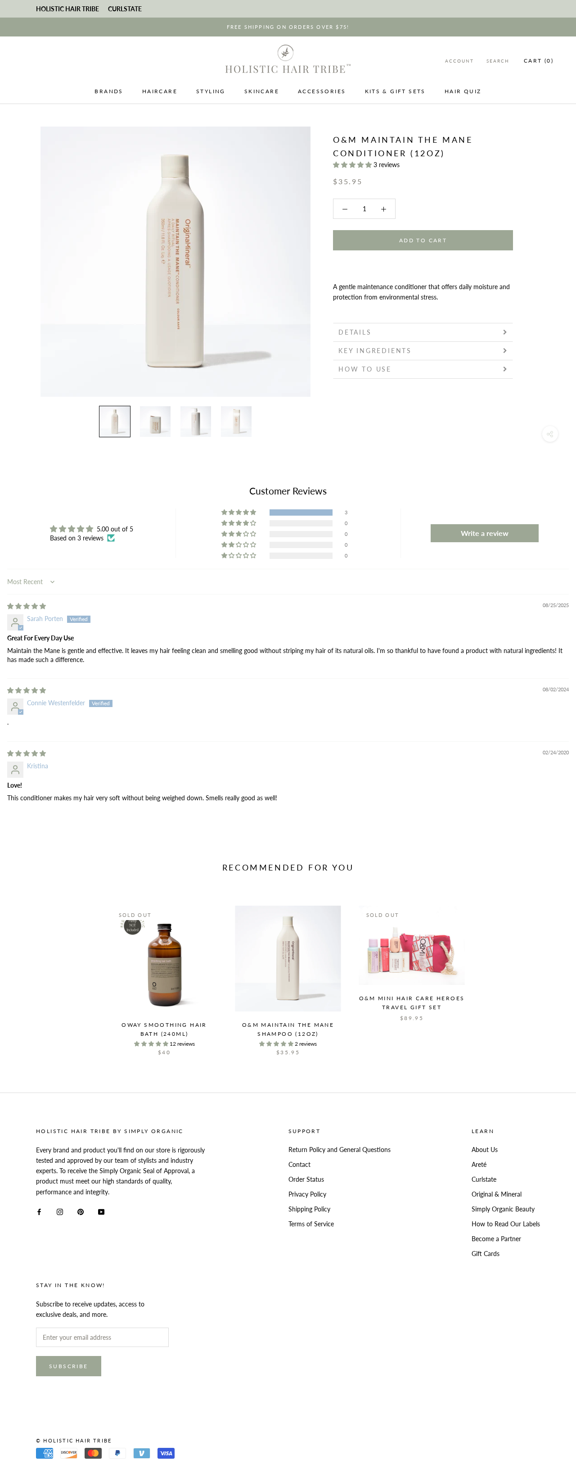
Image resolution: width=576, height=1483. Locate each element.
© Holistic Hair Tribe (74, 1440)
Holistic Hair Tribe (67, 9)
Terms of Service (311, 1224)
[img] (26, 606)
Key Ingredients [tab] (375, 350)
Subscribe (68, 1366)
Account (459, 60)
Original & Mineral (497, 1194)
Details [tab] (355, 332)
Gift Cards (486, 1253)
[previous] (28, 971)
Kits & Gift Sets (395, 91)
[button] (353, 164)
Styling (210, 91)
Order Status (306, 1179)
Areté (479, 1164)
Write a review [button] (484, 533)
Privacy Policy (307, 1194)
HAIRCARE (159, 91)
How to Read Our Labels (506, 1224)
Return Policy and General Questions (339, 1149)
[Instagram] (60, 1211)
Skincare (261, 91)
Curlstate (484, 1179)
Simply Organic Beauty (503, 1209)
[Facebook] (39, 1211)
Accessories (322, 91)
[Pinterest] (80, 1211)
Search (497, 60)
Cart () (539, 60)
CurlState (125, 9)
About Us (485, 1149)
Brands (108, 91)
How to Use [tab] (365, 369)
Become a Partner (496, 1239)
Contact (299, 1164)
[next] (548, 971)
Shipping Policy (309, 1209)
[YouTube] (101, 1211)
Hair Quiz (463, 91)
